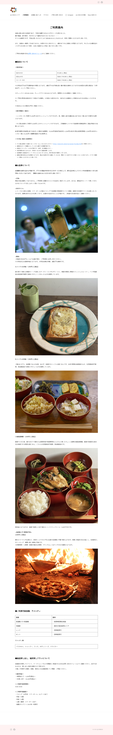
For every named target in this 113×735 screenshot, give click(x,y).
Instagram (70, 15)
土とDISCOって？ (15, 15)
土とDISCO (100, 729)
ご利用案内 (25, 15)
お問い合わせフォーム (35, 53)
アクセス (46, 15)
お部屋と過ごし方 (36, 15)
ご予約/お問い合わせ (57, 15)
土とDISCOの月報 (80, 15)
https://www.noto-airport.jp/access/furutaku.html (67, 144)
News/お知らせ (92, 15)
